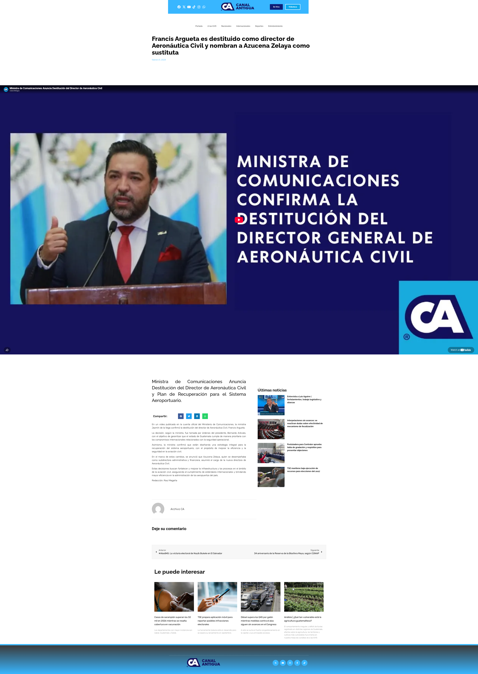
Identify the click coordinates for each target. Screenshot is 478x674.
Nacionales (226, 26)
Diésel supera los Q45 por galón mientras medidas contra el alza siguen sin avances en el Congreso (258, 621)
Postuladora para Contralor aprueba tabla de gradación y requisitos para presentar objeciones (304, 447)
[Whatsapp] (203, 6)
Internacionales (243, 26)
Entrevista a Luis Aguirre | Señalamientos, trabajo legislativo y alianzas (304, 399)
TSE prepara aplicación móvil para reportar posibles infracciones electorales (215, 621)
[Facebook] (179, 6)
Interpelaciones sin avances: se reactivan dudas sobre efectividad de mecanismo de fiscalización (305, 423)
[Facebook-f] (297, 663)
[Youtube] (188, 6)
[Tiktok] (193, 6)
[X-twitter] (183, 6)
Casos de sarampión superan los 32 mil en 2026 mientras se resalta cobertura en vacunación (172, 621)
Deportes (259, 26)
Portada (199, 26)
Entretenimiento (275, 26)
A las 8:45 (212, 26)
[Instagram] (198, 6)
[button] (181, 416)
